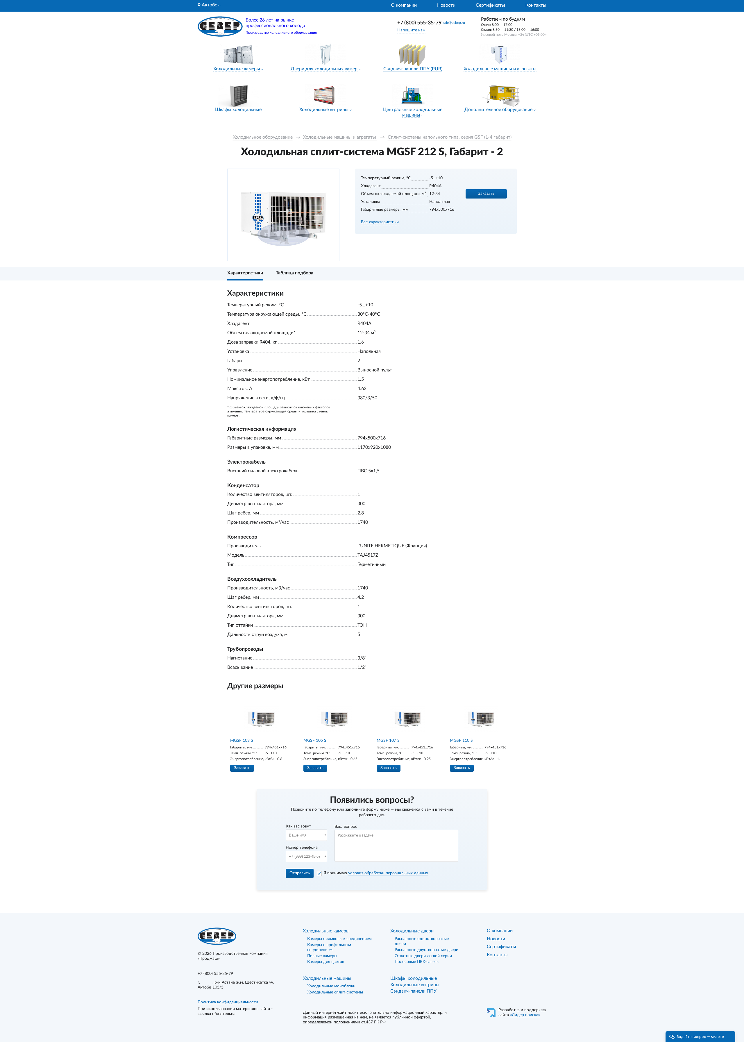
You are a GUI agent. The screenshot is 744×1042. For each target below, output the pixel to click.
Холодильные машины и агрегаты (500, 69)
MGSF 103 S (241, 741)
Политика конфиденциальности (228, 1002)
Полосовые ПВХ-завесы (417, 962)
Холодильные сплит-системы (335, 992)
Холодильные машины (327, 978)
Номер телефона (302, 848)
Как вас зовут (298, 826)
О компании (404, 5)
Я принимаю (375, 873)
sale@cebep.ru (454, 22)
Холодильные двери (412, 931)
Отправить (299, 873)
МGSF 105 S (314, 741)
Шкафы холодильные (238, 109)
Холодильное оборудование (263, 137)
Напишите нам (411, 30)
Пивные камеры (322, 956)
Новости (446, 5)
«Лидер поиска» (525, 1015)
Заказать (486, 194)
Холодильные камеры (236, 69)
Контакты (535, 5)
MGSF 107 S (388, 741)
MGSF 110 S (461, 741)
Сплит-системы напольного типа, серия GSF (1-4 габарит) (450, 137)
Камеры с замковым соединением (339, 939)
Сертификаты (490, 5)
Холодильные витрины (323, 109)
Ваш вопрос (346, 827)
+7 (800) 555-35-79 (419, 23)
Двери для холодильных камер (324, 69)
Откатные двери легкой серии (423, 956)
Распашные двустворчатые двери (426, 950)
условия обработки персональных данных (388, 873)
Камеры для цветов (325, 962)
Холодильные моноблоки (331, 986)
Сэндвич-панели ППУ (413, 991)
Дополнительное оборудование (498, 109)
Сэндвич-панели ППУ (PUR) (412, 69)
